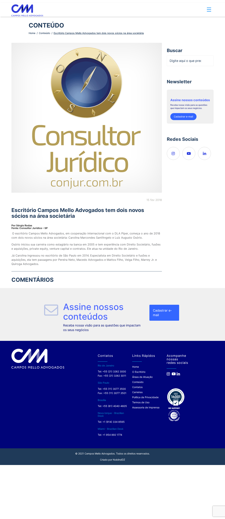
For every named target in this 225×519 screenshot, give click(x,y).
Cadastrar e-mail (183, 116)
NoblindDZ (119, 459)
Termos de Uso (140, 402)
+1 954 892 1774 (112, 434)
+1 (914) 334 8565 (113, 421)
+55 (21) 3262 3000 (114, 371)
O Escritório (138, 371)
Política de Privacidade (145, 397)
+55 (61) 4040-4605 (114, 406)
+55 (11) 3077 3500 (114, 388)
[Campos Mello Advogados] (37, 359)
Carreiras (137, 392)
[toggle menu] (209, 7)
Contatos (137, 387)
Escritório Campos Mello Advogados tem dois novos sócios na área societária (99, 33)
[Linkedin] (204, 153)
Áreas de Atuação (142, 376)
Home (32, 33)
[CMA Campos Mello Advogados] (27, 8)
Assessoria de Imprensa (145, 407)
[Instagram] (173, 153)
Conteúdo (44, 33)
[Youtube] (188, 153)
